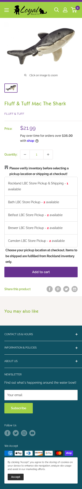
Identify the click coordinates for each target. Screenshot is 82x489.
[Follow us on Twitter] (16, 433)
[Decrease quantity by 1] (25, 154)
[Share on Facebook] (50, 289)
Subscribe (18, 408)
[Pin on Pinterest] (58, 289)
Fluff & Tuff (14, 113)
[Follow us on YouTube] (32, 433)
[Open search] (56, 9)
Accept (15, 477)
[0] (74, 9)
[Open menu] (6, 10)
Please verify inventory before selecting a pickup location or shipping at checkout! (39, 171)
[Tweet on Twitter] (66, 289)
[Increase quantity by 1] (48, 154)
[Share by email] (75, 289)
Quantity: (10, 154)
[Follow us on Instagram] (24, 433)
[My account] (65, 9)
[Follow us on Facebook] (7, 433)
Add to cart (41, 272)
